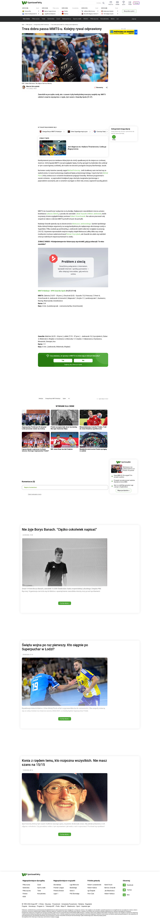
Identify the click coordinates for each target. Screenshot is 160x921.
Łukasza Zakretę (52, 214)
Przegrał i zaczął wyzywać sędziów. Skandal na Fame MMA (124, 481)
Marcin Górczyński (32, 86)
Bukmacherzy (66, 19)
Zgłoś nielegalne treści (34, 494)
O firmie (41, 904)
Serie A (72, 891)
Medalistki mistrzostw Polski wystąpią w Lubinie (93, 450)
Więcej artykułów (123, 490)
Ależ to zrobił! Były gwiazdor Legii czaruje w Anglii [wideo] (123, 486)
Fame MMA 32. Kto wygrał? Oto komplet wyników (123, 476)
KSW (24, 897)
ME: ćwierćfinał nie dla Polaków (62, 449)
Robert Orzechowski (77, 216)
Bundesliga (73, 888)
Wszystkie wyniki (129, 11)
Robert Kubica (92, 888)
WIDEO (85, 19)
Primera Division (59, 891)
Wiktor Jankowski (94, 214)
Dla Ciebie (26, 19)
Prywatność (56, 904)
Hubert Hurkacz (109, 894)
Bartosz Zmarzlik (109, 888)
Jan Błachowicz (109, 891)
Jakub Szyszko (81, 214)
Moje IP (63, 906)
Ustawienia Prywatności (69, 904)
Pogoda (24, 906)
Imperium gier (85, 906)
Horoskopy (32, 906)
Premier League (59, 888)
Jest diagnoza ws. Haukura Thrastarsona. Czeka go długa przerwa (87, 148)
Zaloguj (136, 3)
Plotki (58, 906)
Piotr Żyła (91, 894)
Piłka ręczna (94, 19)
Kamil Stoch (108, 885)
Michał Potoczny (74, 170)
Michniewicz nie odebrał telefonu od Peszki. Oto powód (129, 468)
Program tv (40, 906)
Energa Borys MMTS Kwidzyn (41, 24)
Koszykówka (104, 19)
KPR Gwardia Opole (58, 291)
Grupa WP (34, 904)
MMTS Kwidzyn (44, 291)
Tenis (43, 19)
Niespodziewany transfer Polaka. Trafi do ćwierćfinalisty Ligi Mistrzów (93, 428)
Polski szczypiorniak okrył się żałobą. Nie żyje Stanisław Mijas (64, 428)
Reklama (81, 904)
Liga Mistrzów (74, 885)
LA (117, 19)
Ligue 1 (56, 894)
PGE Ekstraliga (74, 894)
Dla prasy (48, 904)
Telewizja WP (50, 906)
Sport (78, 906)
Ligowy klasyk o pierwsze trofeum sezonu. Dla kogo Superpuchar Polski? (35, 450)
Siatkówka (50, 19)
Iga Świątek (91, 891)
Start (23, 24)
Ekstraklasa (57, 885)
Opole (64, 398)
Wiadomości (71, 906)
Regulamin (88, 904)
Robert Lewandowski (94, 885)
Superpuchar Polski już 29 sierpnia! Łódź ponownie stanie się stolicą (34, 428)
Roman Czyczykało (73, 234)
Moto (112, 19)
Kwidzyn (41, 398)
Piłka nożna (35, 19)
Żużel (58, 19)
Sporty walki (77, 19)
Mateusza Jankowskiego (81, 224)
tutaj (58, 917)
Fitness (25, 894)
